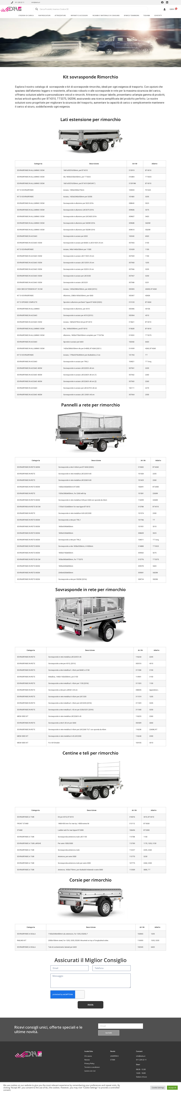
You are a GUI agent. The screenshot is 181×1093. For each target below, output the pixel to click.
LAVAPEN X (114, 1056)
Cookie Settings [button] (158, 1087)
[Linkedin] (167, 2)
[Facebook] (162, 2)
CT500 (112, 1060)
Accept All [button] (172, 1087)
